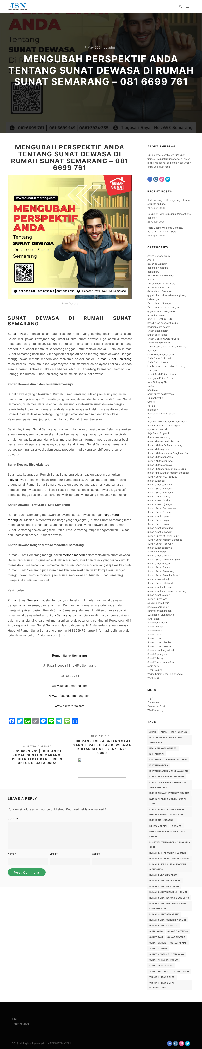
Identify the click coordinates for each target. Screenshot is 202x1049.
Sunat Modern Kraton (159, 646)
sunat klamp (178, 943)
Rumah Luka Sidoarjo (163, 875)
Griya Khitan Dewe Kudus (161, 291)
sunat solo (181, 971)
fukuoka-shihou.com (158, 287)
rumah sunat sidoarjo (158, 579)
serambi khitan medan (159, 610)
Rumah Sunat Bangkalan (165, 880)
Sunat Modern (155, 638)
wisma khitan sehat (162, 977)
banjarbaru (153, 271)
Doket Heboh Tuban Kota (161, 283)
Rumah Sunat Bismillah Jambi (168, 892)
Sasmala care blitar (157, 606)
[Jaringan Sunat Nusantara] (18, 6)
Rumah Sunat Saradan (159, 567)
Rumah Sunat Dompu (159, 512)
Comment (13, 818)
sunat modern (158, 948)
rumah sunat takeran (158, 595)
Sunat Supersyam (157, 654)
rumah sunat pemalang (159, 555)
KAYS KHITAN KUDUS (159, 318)
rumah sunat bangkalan (160, 484)
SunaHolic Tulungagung (160, 614)
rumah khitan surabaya (160, 464)
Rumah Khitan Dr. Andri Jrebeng (164, 445)
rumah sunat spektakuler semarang (166, 591)
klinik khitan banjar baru (160, 354)
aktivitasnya (16, 480)
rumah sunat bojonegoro (160, 504)
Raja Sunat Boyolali (158, 433)
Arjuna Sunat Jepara (158, 255)
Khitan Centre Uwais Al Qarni (163, 338)
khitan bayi (156, 754)
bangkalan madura (157, 267)
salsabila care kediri (158, 602)
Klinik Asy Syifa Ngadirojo (166, 777)
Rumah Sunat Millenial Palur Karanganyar (168, 906)
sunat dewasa (176, 937)
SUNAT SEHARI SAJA (161, 965)
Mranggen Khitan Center (160, 378)
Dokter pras (179, 732)
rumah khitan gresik (158, 449)
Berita (150, 279)
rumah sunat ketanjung (160, 527)
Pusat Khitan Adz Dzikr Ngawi (163, 425)
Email (54, 853)
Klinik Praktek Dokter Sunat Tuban (168, 801)
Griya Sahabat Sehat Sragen (163, 307)
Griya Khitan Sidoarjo (159, 303)
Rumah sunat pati (156, 551)
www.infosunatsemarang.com (69, 696)
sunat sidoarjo (159, 971)
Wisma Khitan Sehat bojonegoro (162, 985)
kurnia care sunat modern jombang (166, 366)
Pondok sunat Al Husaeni (161, 413)
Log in (150, 698)
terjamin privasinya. (27, 399)
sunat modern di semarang (166, 954)
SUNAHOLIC (156, 931)
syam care (153, 665)
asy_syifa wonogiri (157, 263)
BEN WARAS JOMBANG (160, 275)
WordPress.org (155, 710)
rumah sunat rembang (159, 563)
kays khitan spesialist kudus (162, 322)
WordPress (153, 677)
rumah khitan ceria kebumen (163, 441)
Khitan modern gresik (159, 342)
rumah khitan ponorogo (160, 456)
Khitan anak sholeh (157, 330)
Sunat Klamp (154, 634)
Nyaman (177, 826)
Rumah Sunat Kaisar (158, 524)
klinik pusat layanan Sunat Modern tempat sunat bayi (166, 812)
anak (164, 732)
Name (12, 853)
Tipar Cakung (154, 669)
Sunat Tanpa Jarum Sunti (161, 662)
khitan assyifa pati (157, 334)
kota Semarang (60, 615)
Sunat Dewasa (155, 626)
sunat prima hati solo (163, 960)
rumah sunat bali (156, 480)
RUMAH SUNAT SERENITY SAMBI (167, 920)
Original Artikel (155, 397)
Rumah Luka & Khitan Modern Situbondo (167, 866)
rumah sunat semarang (164, 914)
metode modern (74, 555)
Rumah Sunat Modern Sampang (164, 539)
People (151, 405)
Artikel (150, 259)
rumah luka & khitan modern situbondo (168, 472)
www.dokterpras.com (69, 706)
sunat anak (153, 618)
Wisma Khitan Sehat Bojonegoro (165, 673)
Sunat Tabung (155, 658)
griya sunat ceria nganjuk (161, 311)
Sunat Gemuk (154, 630)
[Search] (180, 6)
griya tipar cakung (157, 315)
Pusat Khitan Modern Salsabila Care (169, 844)
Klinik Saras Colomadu (159, 358)
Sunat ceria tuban (157, 622)
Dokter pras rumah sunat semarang (166, 740)
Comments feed (156, 706)
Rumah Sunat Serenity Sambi (163, 575)
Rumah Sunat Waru (157, 598)
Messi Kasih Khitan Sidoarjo (162, 374)
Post (149, 417)
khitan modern (158, 765)
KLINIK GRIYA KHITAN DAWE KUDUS (169, 793)
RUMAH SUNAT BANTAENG (164, 886)
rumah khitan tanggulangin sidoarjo (166, 468)
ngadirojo (152, 389)
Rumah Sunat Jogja (158, 520)
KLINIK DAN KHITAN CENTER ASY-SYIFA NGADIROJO (168, 785)
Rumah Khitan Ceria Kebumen (167, 853)
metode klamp (158, 826)
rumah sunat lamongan (159, 531)
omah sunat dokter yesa (160, 393)
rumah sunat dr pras (158, 516)
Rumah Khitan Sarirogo (160, 460)
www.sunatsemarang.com (70, 686)
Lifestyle (152, 370)
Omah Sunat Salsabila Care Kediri (167, 834)
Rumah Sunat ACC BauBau (162, 476)
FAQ (14, 1019)
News (150, 386)
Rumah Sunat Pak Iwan (160, 543)
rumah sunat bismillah (159, 500)
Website (96, 853)
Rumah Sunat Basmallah (160, 492)
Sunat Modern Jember (159, 642)
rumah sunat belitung (158, 496)
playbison (152, 409)
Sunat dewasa (18, 334)
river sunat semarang (158, 437)
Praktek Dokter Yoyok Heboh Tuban (167, 421)
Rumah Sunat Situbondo (160, 583)
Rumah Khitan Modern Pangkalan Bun (168, 453)
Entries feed (153, 702)
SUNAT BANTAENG (177, 931)
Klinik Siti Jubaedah (158, 362)
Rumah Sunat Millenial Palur (162, 535)
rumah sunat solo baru (159, 587)
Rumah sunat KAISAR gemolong (169, 898)
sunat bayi (156, 937)
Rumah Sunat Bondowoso (161, 508)
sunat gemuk (157, 943)
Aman (152, 732)
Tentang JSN (20, 1023)
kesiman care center (158, 326)
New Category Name (158, 382)
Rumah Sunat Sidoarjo (164, 925)
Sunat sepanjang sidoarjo (161, 650)
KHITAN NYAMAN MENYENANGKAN (168, 771)
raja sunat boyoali (157, 429)
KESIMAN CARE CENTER (163, 748)
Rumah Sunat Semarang (114, 359)
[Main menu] (187, 6)
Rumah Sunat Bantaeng (160, 488)
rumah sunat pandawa (159, 547)
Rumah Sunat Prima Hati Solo (163, 559)
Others (151, 401)
